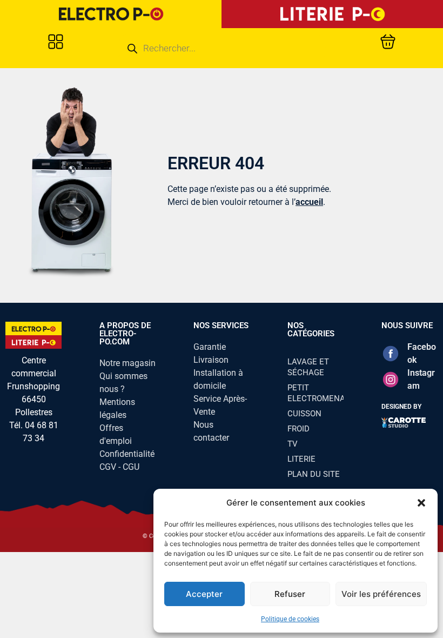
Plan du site (313, 474)
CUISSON (304, 413)
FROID (298, 429)
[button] (421, 502)
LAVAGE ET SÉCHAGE (308, 367)
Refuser (289, 594)
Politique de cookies (290, 619)
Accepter (204, 594)
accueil (309, 202)
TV (292, 444)
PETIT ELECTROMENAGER (315, 393)
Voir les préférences (381, 594)
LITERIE (301, 459)
